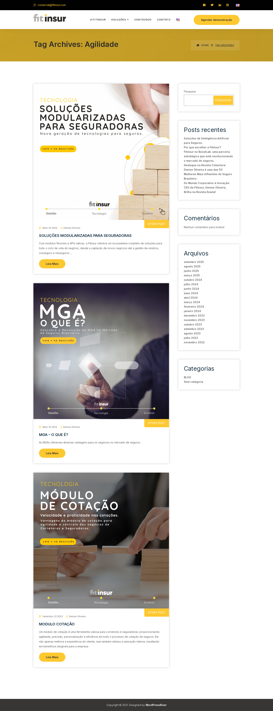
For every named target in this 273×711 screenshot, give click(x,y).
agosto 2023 (192, 333)
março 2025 (192, 275)
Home (204, 45)
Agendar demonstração (216, 19)
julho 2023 (191, 337)
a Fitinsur (98, 19)
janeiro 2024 (192, 311)
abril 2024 (191, 297)
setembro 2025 (194, 261)
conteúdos (143, 19)
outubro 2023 (193, 324)
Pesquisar (190, 91)
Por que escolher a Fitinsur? (202, 147)
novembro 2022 (194, 342)
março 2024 (192, 302)
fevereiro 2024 (194, 306)
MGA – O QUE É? (53, 434)
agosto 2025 (192, 266)
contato (163, 19)
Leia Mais (52, 263)
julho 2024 (191, 284)
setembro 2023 (194, 328)
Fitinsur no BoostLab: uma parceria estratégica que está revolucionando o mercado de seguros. (208, 156)
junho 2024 (191, 288)
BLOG (187, 377)
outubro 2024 (193, 279)
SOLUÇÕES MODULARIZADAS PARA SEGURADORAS (85, 235)
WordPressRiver (156, 705)
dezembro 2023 (194, 315)
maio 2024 (191, 293)
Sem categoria (193, 381)
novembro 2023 (194, 320)
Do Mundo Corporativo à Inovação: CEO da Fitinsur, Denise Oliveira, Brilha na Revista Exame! (207, 187)
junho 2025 (191, 270)
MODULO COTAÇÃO (57, 624)
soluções (118, 19)
